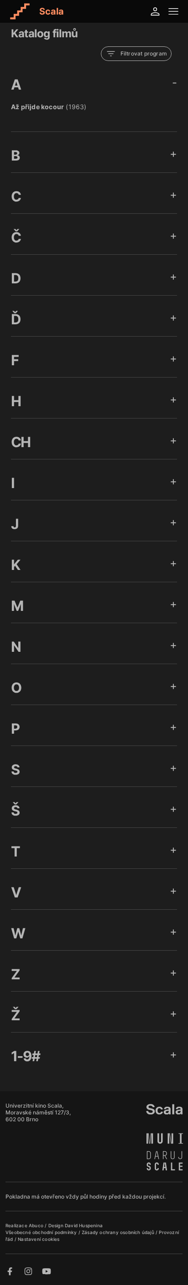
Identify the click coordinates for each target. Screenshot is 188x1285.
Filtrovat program (143, 53)
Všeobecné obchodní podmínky (41, 1232)
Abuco (36, 1225)
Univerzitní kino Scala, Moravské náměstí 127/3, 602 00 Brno (38, 1112)
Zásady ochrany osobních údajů (119, 1232)
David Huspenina (84, 1225)
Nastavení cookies (38, 1239)
